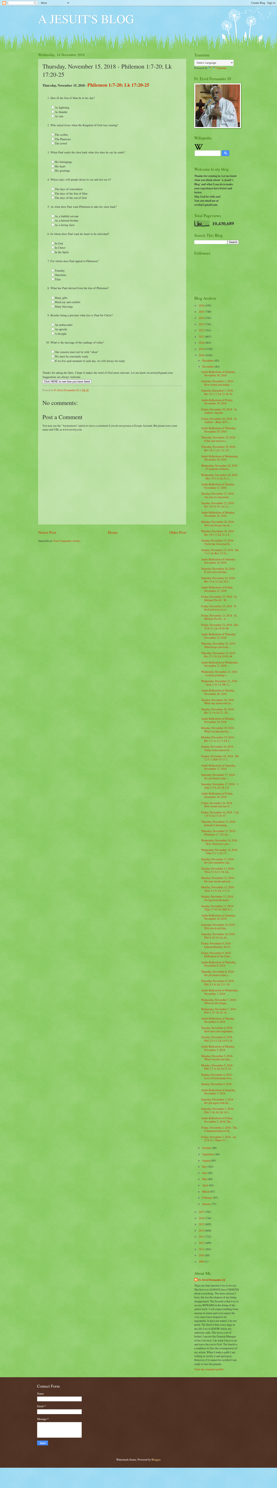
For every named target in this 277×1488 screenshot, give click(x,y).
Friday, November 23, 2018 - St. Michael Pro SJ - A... (219, 617)
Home (113, 532)
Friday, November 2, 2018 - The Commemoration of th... (219, 1129)
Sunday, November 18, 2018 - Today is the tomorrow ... (218, 748)
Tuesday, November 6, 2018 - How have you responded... (217, 1029)
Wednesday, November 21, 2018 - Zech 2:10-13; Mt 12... (219, 682)
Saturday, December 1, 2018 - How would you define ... (217, 383)
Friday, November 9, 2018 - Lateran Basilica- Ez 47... (216, 945)
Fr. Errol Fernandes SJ (211, 1280)
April (205, 1185)
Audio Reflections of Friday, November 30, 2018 (217, 401)
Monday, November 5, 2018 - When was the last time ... (217, 1057)
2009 (202, 1261)
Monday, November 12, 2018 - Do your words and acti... (218, 879)
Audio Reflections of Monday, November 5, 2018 (218, 1048)
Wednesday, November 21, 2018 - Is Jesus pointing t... (219, 673)
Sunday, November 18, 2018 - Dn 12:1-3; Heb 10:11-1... (220, 757)
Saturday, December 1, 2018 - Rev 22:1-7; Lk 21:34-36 (217, 392)
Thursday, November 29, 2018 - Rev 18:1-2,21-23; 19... (219, 448)
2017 (202, 1212)
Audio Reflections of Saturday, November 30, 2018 (218, 373)
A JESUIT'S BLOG (86, 19)
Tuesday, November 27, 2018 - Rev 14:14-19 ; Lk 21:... (218, 504)
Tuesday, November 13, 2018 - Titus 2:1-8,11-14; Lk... (218, 870)
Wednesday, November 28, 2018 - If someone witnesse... (219, 467)
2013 (202, 1236)
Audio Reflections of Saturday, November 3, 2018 (218, 1091)
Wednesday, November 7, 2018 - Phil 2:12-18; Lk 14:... (219, 1010)
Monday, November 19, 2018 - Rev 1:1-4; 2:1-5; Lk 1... (218, 739)
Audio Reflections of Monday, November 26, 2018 (218, 514)
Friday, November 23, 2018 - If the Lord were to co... (218, 608)
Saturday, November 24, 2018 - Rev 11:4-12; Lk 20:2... (218, 579)
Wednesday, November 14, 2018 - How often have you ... (219, 842)
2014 (202, 1230)
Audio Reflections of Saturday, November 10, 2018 (218, 917)
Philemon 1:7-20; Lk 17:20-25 (118, 84)
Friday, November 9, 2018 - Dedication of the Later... (216, 954)
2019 (202, 349)
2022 (202, 330)
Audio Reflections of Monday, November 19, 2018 (218, 720)
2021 (202, 336)
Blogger (155, 1459)
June (205, 1173)
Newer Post (47, 532)
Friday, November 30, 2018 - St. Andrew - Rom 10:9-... (219, 420)
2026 (202, 305)
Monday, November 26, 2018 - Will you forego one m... (218, 523)
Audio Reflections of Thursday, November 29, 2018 (218, 429)
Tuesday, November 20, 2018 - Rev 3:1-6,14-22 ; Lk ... (218, 711)
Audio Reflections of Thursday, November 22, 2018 (218, 636)
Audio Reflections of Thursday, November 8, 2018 (218, 964)
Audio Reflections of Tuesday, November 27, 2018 (218, 486)
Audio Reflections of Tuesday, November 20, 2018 (218, 692)
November (208, 366)
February (207, 1197)
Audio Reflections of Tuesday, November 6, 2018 (218, 1020)
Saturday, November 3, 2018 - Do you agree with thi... (218, 1101)
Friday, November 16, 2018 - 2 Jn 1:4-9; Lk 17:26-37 (220, 814)
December (208, 360)
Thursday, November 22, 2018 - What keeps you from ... (219, 645)
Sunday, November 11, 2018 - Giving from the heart (218, 898)
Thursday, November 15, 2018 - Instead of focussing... (219, 823)
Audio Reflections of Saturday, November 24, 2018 (218, 561)
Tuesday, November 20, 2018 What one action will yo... (217, 701)
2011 (202, 1249)
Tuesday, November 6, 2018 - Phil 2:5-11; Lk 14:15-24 (217, 1038)
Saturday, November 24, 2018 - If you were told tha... (218, 570)
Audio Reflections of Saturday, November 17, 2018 (218, 767)
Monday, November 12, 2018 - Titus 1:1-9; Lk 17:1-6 (218, 889)
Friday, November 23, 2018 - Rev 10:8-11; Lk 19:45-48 (220, 626)
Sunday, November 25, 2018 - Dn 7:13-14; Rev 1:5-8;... (220, 551)
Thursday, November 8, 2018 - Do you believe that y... (218, 973)
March (206, 1191)
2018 (202, 355)
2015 (202, 1224)
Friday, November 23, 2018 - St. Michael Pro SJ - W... (219, 598)
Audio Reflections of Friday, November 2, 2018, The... (217, 1119)
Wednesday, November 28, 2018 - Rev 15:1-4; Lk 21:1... (219, 476)
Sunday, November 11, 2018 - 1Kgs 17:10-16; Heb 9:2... (218, 907)
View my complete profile (209, 1369)
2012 (202, 1243)
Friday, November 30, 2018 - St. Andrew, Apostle (219, 411)
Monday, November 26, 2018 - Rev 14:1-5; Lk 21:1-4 (218, 532)
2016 (202, 1218)
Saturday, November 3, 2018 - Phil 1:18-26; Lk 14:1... (218, 1110)
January (207, 1204)
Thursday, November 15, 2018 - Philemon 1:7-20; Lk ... (219, 832)
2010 (202, 1255)
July (204, 1166)
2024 (202, 318)
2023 (202, 324)
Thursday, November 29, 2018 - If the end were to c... (219, 439)
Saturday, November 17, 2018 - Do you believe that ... (218, 776)
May (205, 1179)
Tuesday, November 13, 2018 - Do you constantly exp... (218, 861)
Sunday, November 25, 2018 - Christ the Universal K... (218, 542)
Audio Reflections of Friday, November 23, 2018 (217, 589)
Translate (221, 68)
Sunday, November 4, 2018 (216, 1084)
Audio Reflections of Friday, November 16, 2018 (217, 795)
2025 (202, 311)
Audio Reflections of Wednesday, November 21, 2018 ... (219, 664)
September (208, 1154)
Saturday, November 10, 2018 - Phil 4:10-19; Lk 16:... (218, 935)
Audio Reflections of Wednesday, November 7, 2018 (219, 992)
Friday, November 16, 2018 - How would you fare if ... (217, 804)
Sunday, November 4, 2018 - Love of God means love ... (217, 1076)
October (207, 1148)
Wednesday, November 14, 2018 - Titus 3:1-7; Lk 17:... (219, 851)
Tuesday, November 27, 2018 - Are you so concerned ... (218, 495)
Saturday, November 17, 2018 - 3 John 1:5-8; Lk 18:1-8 (219, 785)
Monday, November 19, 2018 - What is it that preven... (218, 729)
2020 (202, 343)
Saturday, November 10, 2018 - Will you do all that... (218, 926)
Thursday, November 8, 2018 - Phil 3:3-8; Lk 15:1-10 (218, 982)
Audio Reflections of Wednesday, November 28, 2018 (219, 458)
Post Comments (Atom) (67, 541)
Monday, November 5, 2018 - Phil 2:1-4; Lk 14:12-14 (217, 1067)
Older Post (177, 532)
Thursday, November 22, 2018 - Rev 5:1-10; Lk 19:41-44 (219, 654)
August (206, 1160)
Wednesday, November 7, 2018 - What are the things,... (219, 1001)
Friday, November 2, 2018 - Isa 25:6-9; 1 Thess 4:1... (218, 1138)
